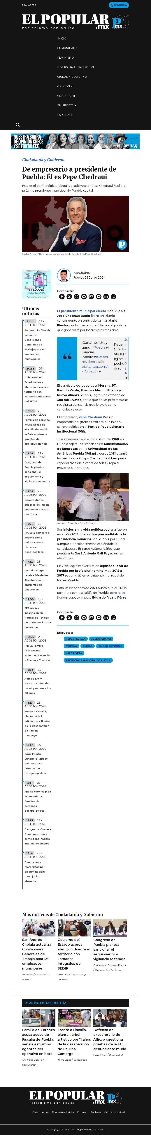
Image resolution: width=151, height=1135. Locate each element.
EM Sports (65, 105)
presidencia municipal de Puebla (88, 660)
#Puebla (98, 347)
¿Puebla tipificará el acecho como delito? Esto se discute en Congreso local (37, 542)
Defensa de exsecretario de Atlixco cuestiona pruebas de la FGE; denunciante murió (109, 1039)
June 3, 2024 (126, 356)
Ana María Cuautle (32, 1059)
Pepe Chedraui (75, 638)
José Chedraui (101, 638)
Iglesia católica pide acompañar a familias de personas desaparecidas (37, 801)
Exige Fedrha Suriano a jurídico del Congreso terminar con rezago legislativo (36, 763)
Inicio (61, 38)
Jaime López (64, 1059)
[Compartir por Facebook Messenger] (99, 297)
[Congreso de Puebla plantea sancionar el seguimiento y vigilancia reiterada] (110, 928)
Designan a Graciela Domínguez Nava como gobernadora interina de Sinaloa (37, 836)
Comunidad (66, 48)
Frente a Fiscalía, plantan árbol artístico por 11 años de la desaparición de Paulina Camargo (37, 723)
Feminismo (65, 57)
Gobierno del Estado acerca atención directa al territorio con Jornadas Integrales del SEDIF (37, 389)
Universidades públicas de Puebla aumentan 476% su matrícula (37, 507)
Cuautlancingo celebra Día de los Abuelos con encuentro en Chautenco (36, 580)
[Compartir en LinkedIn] (106, 297)
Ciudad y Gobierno (72, 76)
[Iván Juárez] (64, 275)
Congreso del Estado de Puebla (109, 965)
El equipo (82, 1112)
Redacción (27, 974)
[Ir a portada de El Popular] (75, 21)
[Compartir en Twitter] (69, 297)
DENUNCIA (120, 5)
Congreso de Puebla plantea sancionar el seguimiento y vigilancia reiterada (37, 472)
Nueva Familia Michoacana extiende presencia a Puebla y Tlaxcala (37, 653)
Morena (71, 646)
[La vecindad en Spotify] (36, 284)
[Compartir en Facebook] (62, 297)
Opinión (63, 86)
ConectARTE (66, 96)
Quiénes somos (40, 1112)
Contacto (96, 1112)
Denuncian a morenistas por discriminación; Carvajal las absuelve (34, 872)
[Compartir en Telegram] (84, 297)
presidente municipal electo (83, 311)
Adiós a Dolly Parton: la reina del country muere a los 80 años (37, 685)
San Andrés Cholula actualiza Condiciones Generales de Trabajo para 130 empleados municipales (37, 344)
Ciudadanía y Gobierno (43, 159)
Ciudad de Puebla (110, 646)
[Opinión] (75, 141)
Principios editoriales (63, 1112)
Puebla (87, 646)
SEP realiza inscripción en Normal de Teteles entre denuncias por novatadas (37, 618)
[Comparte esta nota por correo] (91, 297)
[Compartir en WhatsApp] (77, 297)
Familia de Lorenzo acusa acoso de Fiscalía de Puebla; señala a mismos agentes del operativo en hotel (37, 431)
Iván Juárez (82, 273)
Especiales (65, 115)
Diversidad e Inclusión (75, 67)
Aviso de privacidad (114, 1112)
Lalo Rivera (74, 653)
